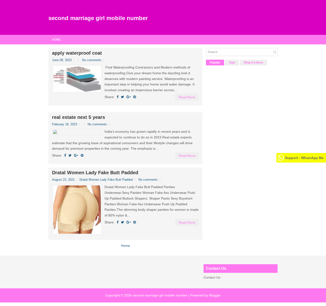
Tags (232, 62)
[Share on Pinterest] (134, 97)
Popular (215, 62)
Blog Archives (253, 62)
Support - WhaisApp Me (304, 158)
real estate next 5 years (78, 117)
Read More (187, 97)
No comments (91, 60)
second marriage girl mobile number (98, 18)
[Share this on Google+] (128, 97)
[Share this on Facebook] (118, 97)
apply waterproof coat (77, 53)
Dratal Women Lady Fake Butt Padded (95, 172)
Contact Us (212, 277)
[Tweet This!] (122, 97)
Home (56, 39)
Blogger (215, 295)
